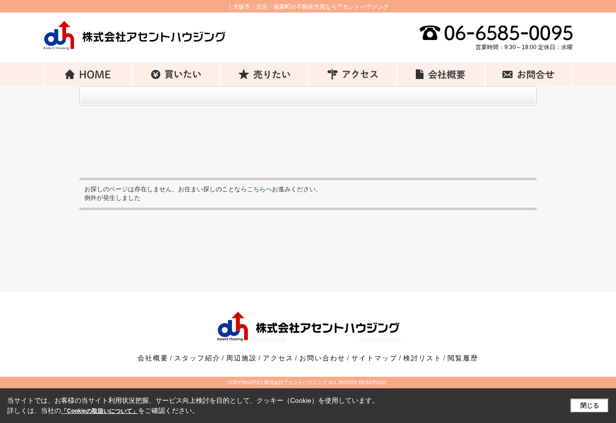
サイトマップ (374, 358)
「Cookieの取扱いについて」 (99, 411)
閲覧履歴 (463, 358)
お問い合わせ (322, 358)
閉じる (589, 405)
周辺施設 (241, 358)
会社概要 (153, 358)
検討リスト (422, 358)
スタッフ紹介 (197, 358)
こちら (256, 189)
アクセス (278, 358)
